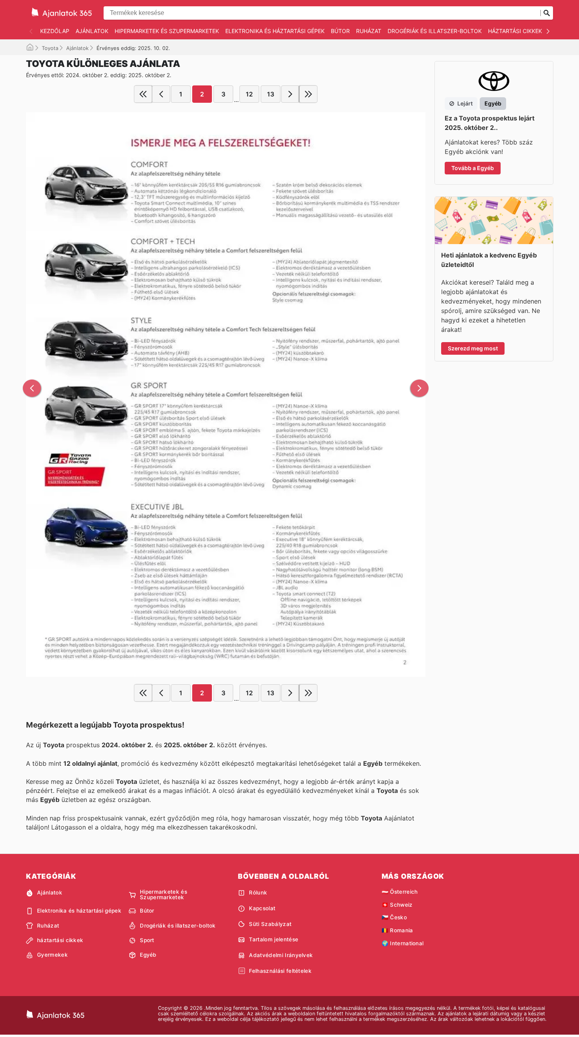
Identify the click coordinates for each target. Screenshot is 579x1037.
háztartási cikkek (515, 31)
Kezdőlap (54, 31)
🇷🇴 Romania (397, 930)
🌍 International (403, 943)
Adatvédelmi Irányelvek (281, 955)
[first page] (143, 94)
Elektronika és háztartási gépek (275, 31)
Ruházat (368, 31)
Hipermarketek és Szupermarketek (167, 31)
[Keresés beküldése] (546, 13)
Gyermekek (52, 955)
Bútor (340, 31)
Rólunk (258, 892)
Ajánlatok (92, 31)
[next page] (290, 94)
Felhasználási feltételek (280, 971)
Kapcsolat (262, 908)
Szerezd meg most (473, 348)
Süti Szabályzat (270, 924)
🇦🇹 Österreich (400, 892)
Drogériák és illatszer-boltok (435, 31)
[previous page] (161, 94)
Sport (147, 940)
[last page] (308, 94)
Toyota (50, 48)
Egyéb (148, 955)
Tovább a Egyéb (472, 168)
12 (249, 94)
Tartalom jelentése (273, 939)
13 (270, 94)
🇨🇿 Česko (394, 917)
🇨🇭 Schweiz (397, 905)
